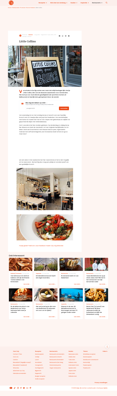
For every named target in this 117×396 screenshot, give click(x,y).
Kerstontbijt (86, 362)
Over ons (15, 357)
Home (9, 7)
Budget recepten (40, 376)
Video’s (105, 351)
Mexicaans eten (73, 354)
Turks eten (72, 359)
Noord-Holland (30, 7)
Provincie (22, 7)
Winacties (16, 368)
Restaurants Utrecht (56, 357)
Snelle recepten (40, 379)
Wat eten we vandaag (58, 3)
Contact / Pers (17, 354)
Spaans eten (72, 368)
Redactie (24, 34)
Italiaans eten (73, 362)
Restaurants (96, 3)
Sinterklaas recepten (89, 354)
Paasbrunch (86, 368)
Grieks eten (72, 357)
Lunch (37, 359)
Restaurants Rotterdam (57, 359)
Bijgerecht (38, 370)
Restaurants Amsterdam (57, 354)
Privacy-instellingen (101, 382)
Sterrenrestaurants (55, 365)
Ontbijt (37, 357)
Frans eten (72, 373)
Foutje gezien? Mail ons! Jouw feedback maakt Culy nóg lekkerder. (41, 246)
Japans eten (72, 370)
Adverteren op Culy (19, 370)
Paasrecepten (87, 365)
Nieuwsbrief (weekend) (20, 365)
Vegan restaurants (55, 368)
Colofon (15, 359)
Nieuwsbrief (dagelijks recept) (22, 362)
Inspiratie (84, 3)
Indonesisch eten (74, 365)
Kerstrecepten (39, 354)
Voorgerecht (39, 365)
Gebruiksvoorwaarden (19, 373)
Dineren (31, 34)
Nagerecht (38, 373)
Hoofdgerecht (39, 368)
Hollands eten (73, 376)
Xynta (105, 388)
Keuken (73, 3)
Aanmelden (64, 108)
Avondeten (38, 362)
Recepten (42, 3)
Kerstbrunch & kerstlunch (90, 359)
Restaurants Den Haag (56, 362)
